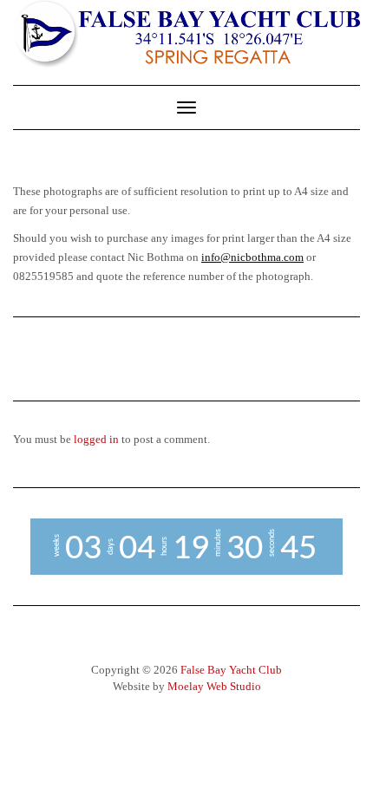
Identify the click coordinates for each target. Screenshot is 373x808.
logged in (96, 439)
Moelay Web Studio (214, 686)
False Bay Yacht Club (231, 669)
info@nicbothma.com (252, 257)
